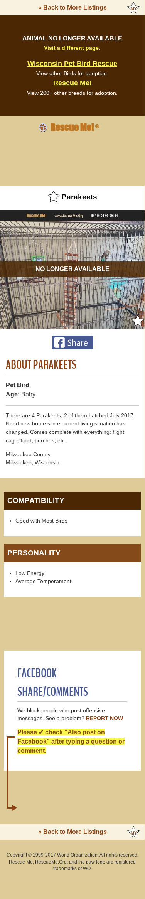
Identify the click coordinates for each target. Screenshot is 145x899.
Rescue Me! (72, 83)
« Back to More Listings (72, 7)
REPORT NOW (104, 718)
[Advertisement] (72, 157)
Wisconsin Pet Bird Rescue (72, 63)
